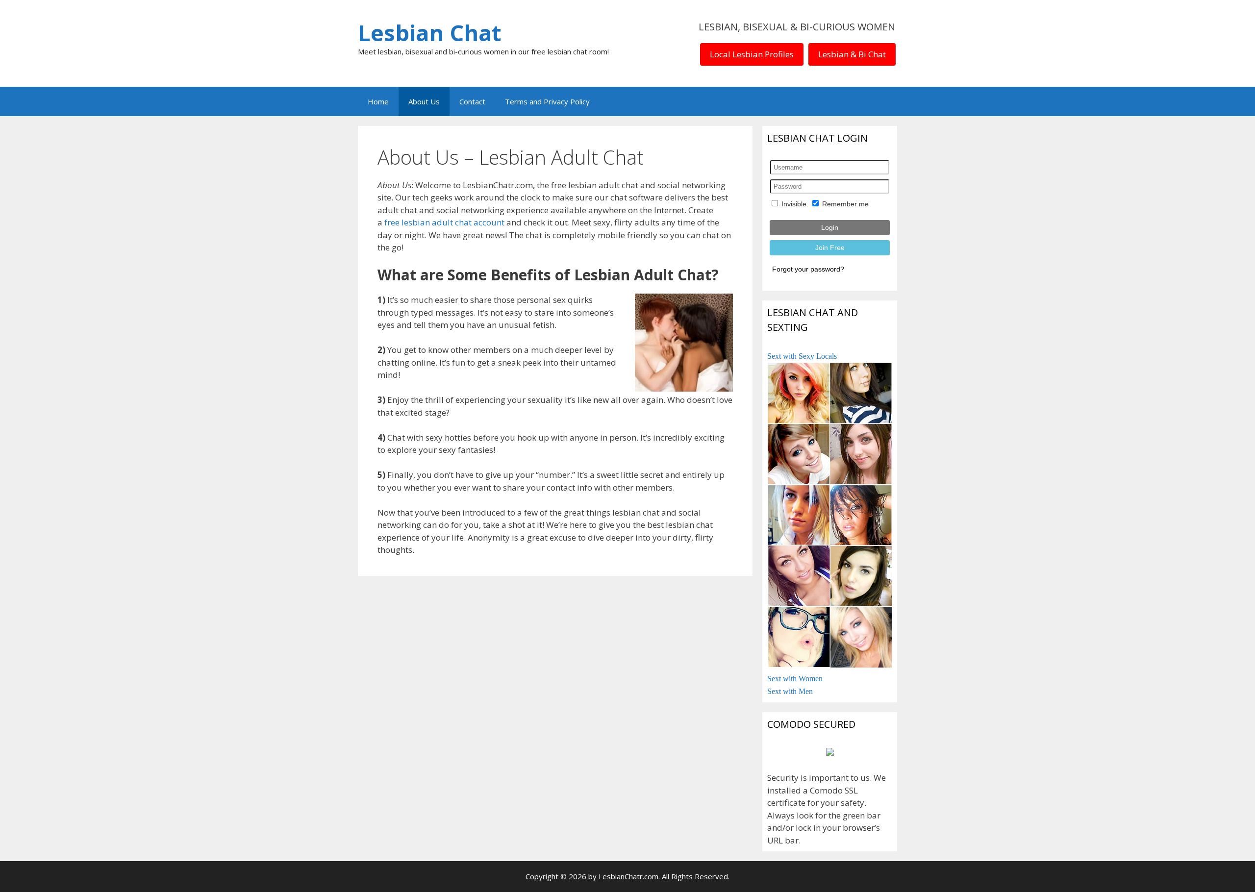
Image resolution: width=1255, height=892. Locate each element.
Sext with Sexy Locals (802, 356)
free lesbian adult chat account (444, 222)
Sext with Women (795, 678)
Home (378, 101)
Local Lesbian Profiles (752, 54)
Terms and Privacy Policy (547, 101)
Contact (472, 101)
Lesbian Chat (429, 33)
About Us (424, 101)
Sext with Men (790, 691)
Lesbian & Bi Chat (852, 54)
